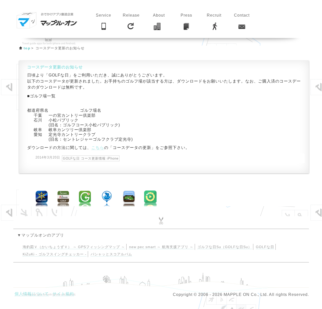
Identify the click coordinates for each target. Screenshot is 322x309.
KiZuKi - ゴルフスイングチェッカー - (55, 254)
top (27, 48)
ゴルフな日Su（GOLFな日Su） (224, 247)
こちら (97, 147)
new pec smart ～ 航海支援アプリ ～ (161, 247)
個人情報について (32, 294)
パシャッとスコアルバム (111, 254)
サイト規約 (63, 294)
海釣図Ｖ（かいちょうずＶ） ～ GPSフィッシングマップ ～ (74, 247)
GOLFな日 (265, 247)
